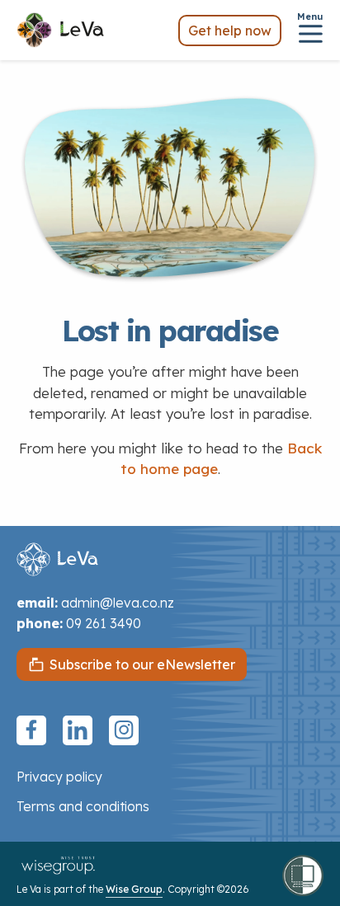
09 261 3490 (103, 623)
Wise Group (134, 889)
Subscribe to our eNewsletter (142, 664)
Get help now (230, 30)
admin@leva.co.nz (117, 602)
